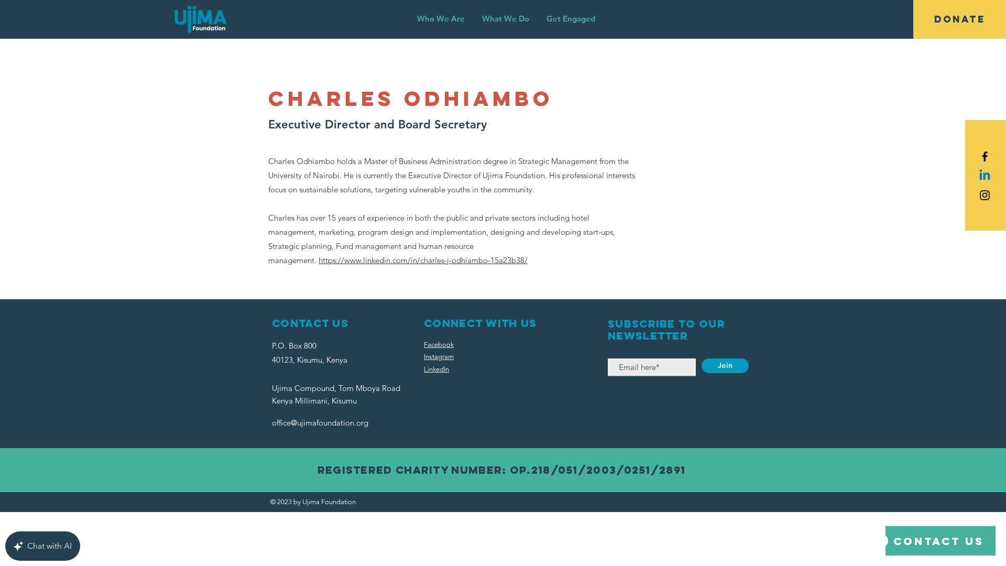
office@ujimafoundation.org (320, 423)
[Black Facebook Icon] (984, 156)
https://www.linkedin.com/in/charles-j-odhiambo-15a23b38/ (423, 260)
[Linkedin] (984, 175)
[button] (440, 19)
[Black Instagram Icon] (984, 195)
